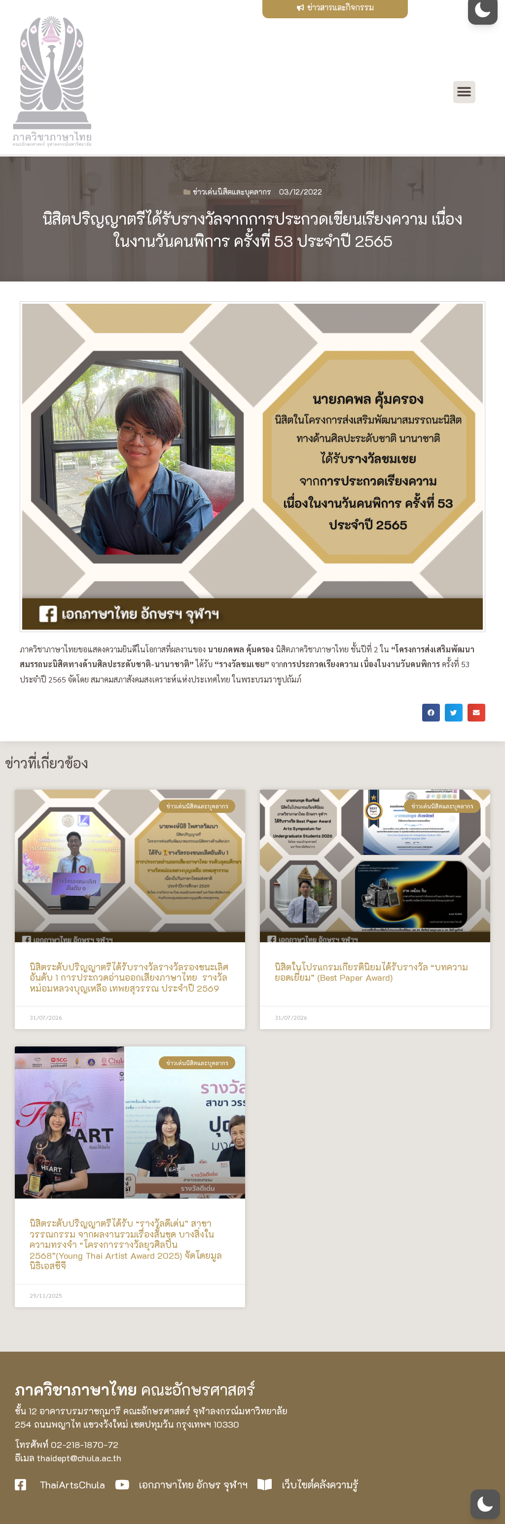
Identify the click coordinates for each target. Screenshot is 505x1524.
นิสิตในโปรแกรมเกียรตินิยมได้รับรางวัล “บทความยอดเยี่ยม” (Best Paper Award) (371, 972)
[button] (464, 92)
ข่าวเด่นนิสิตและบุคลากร (232, 192)
